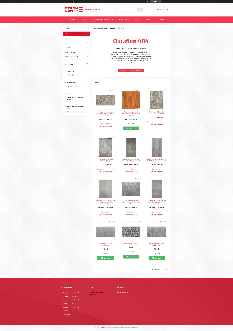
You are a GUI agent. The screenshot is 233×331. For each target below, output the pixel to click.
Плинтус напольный (71, 52)
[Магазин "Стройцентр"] (74, 11)
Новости (160, 19)
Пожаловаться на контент (114, 327)
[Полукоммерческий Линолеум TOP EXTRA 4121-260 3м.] (131, 100)
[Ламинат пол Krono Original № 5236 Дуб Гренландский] (156, 147)
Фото (148, 19)
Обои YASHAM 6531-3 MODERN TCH (156, 244)
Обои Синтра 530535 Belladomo (105, 244)
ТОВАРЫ (67, 34)
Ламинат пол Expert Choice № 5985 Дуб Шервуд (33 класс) (156, 202)
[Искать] (140, 9)
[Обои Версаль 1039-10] (131, 232)
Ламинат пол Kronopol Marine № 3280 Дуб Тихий (131, 160)
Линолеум (68, 39)
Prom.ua (124, 325)
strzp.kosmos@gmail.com (79, 112)
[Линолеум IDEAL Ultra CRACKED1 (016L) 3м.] (105, 147)
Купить (132, 128)
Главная (72, 19)
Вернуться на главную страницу (131, 70)
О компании (122, 19)
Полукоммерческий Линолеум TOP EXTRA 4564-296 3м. (131, 202)
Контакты (135, 19)
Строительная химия (71, 56)
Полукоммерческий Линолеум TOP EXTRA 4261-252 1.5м (105, 113)
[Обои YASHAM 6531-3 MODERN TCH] (156, 232)
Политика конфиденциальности (130, 327)
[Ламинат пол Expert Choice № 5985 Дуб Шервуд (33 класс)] (156, 189)
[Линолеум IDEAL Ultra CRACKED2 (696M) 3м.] (156, 100)
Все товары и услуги (158, 269)
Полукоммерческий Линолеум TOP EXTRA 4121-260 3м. (131, 113)
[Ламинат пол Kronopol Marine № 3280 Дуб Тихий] (131, 147)
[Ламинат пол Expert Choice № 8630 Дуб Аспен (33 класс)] (105, 189)
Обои (66, 43)
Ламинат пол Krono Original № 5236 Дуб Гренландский (156, 160)
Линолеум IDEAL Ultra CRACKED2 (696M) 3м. (156, 112)
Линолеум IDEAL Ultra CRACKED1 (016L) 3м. (105, 160)
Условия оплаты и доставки (103, 19)
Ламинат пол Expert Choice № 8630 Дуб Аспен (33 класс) (105, 202)
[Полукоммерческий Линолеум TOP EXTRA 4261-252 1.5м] (105, 100)
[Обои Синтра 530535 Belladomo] (105, 232)
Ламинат (67, 48)
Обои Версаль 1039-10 (131, 243)
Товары (85, 19)
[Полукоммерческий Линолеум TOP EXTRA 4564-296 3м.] (131, 189)
